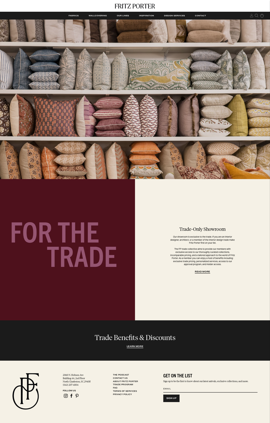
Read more (202, 271)
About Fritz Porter (125, 381)
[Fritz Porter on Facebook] (71, 397)
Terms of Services (125, 391)
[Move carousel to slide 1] (129, 172)
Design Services (174, 16)
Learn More (135, 346)
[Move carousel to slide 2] (133, 172)
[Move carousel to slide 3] (137, 172)
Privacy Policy (122, 394)
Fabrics (74, 16)
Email (169, 384)
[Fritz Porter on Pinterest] (77, 397)
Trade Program (123, 384)
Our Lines (123, 16)
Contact (200, 16)
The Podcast (121, 375)
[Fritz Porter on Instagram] (65, 397)
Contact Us (120, 378)
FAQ (115, 388)
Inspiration (146, 16)
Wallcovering (98, 16)
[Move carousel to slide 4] (141, 172)
